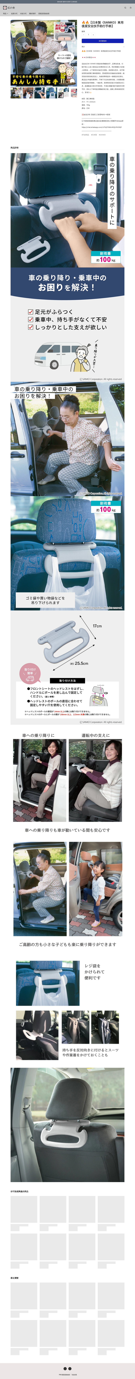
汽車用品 (86, 135)
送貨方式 (14, 13)
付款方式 (23, 13)
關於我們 (32, 13)
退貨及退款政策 (43, 13)
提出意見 (74, 1374)
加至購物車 (103, 41)
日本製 (94, 135)
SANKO (103, 135)
